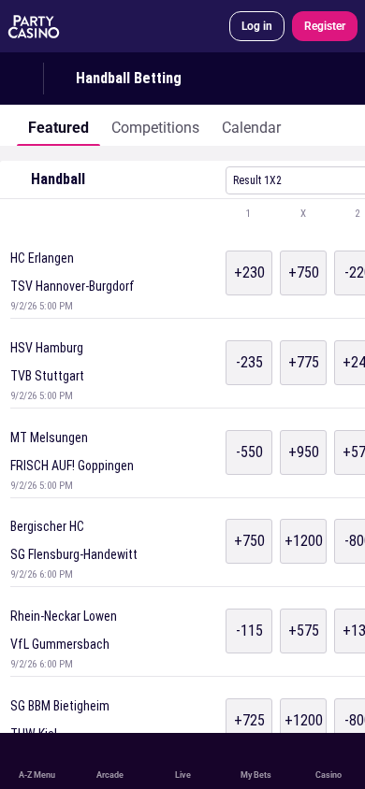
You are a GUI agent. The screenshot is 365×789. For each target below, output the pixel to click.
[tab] (58, 125)
